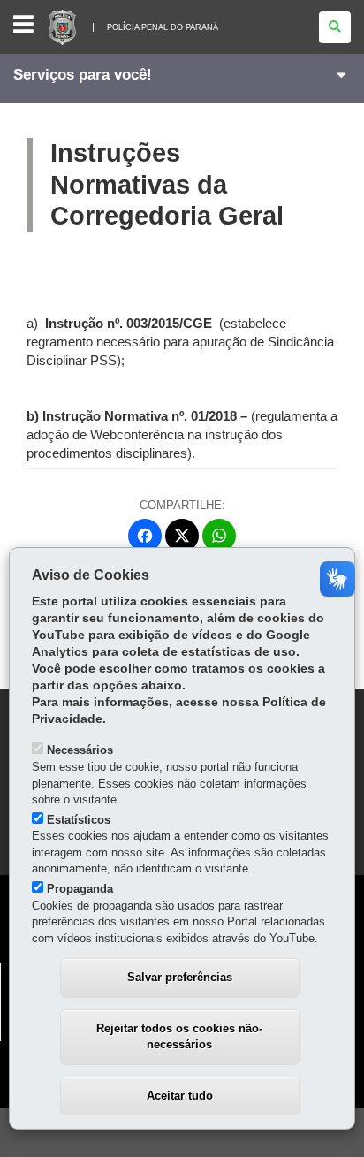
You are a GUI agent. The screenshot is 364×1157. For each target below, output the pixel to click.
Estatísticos (78, 819)
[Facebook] (145, 535)
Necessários (80, 750)
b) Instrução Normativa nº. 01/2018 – (139, 416)
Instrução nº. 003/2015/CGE (130, 323)
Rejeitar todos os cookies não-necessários (179, 1037)
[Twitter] (182, 535)
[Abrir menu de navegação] (23, 25)
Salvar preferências (179, 977)
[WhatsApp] (219, 535)
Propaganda (80, 888)
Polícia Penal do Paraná (162, 27)
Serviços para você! (82, 74)
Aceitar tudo (180, 1095)
